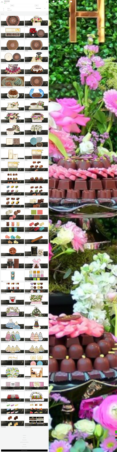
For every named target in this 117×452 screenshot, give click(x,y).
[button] (24, 2)
